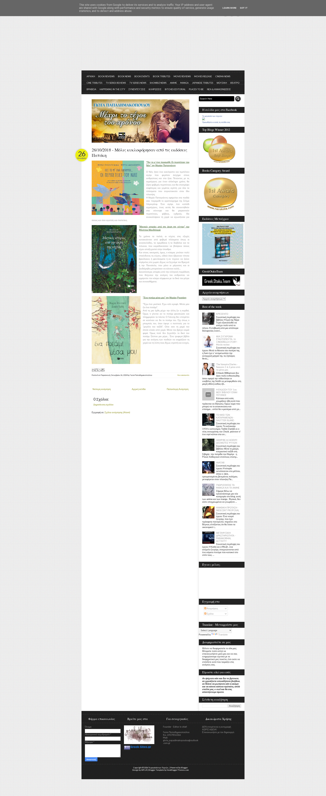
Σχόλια (210, 613)
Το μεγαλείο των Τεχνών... (158, 767)
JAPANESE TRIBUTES (202, 82)
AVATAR (220, 462)
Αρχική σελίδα (139, 389)
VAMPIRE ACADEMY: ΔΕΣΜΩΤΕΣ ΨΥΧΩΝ (226, 441)
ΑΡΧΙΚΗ (91, 76)
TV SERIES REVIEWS (116, 82)
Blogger (184, 767)
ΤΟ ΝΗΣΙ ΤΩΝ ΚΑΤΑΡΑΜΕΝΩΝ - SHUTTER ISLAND (225, 418)
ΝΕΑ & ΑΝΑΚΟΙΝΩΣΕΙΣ (219, 89)
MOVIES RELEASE (203, 76)
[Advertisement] (163, 45)
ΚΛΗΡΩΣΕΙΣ (155, 89)
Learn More (229, 8)
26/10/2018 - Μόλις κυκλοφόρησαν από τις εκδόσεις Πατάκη (139, 152)
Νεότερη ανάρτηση (102, 389)
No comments (183, 375)
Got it (244, 8)
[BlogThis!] (96, 370)
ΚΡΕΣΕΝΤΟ (222, 314)
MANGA (184, 82)
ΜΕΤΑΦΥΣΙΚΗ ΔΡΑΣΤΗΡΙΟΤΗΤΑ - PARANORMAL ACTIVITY (226, 537)
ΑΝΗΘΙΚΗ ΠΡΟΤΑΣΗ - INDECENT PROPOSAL (227, 509)
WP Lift (144, 770)
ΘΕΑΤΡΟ (234, 82)
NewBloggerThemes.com (178, 770)
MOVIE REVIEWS (182, 76)
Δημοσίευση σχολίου (103, 404)
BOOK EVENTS (142, 76)
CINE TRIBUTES (94, 82)
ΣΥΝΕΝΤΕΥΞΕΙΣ (137, 89)
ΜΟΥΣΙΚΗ (222, 82)
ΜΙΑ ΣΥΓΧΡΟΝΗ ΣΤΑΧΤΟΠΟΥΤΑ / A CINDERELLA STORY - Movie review (227, 340)
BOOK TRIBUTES (161, 76)
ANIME (173, 82)
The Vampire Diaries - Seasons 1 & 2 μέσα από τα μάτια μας (228, 367)
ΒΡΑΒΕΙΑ (91, 89)
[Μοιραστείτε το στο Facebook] (103, 370)
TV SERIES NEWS (137, 82)
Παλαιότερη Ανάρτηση (177, 389)
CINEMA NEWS (222, 76)
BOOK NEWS (124, 76)
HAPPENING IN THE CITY (112, 89)
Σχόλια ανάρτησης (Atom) (117, 412)
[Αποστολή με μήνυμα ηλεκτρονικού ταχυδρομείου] (93, 370)
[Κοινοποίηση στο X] (99, 370)
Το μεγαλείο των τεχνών (212, 116)
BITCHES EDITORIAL (175, 89)
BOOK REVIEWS (106, 76)
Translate (223, 634)
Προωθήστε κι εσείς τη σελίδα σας (216, 122)
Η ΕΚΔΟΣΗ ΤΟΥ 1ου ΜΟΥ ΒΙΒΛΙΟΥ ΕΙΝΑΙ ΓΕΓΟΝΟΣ (226, 392)
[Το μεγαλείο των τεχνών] (203, 119)
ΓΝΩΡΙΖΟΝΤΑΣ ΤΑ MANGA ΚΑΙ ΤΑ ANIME (227, 486)
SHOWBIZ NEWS (158, 82)
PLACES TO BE (196, 89)
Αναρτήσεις (212, 608)
